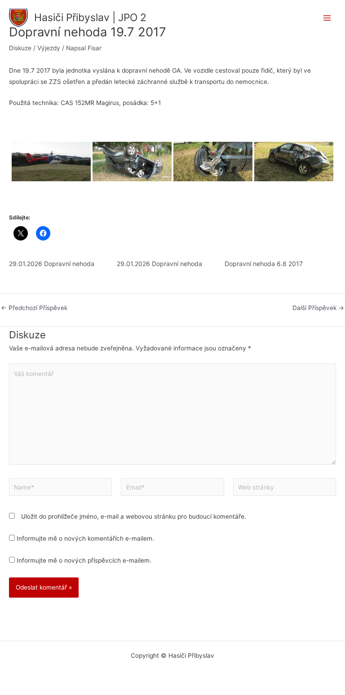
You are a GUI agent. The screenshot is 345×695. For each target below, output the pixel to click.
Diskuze (20, 48)
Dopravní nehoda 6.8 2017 (264, 263)
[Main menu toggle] (327, 18)
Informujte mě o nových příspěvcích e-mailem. (84, 560)
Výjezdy (48, 48)
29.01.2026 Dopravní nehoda (51, 263)
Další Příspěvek (318, 308)
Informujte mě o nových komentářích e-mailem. (85, 538)
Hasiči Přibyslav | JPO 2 (90, 17)
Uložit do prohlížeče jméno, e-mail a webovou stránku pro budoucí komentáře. (133, 516)
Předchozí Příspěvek (34, 308)
